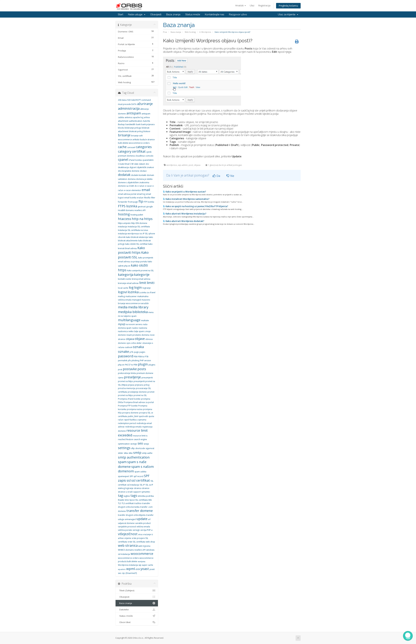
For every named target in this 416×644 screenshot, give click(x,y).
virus (140, 534)
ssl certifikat (140, 480)
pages (142, 352)
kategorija (125, 274)
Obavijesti (155, 14)
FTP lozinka (149, 201)
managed (136, 299)
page (136, 352)
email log (141, 194)
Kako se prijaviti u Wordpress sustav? (185, 191)
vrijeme (127, 538)
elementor (136, 190)
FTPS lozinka (127, 206)
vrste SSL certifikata (136, 541)
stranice (145, 488)
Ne (231, 176)
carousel (131, 147)
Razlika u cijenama (138, 419)
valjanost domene (126, 523)
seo (140, 443)
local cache (123, 288)
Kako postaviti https (131, 250)
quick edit (143, 416)
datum (142, 164)
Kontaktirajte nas (214, 14)
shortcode (140, 448)
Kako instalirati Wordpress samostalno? (187, 199)
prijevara (139, 385)
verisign (136, 530)
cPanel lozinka (135, 160)
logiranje (147, 288)
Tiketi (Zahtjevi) (126, 590)
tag (120, 495)
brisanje (124, 135)
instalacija (122, 226)
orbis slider (136, 343)
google (149, 206)
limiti (150, 283)
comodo (149, 155)
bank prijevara (148, 124)
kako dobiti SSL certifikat (136, 244)
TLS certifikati (128, 503)
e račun (140, 186)
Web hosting (190, 32)
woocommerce (142, 553)
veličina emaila (143, 526)
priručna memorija (126, 388)
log (131, 287)
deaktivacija (123, 167)
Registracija (264, 5)
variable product (143, 523)
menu (151, 312)
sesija (146, 443)
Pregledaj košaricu (288, 5)
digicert (133, 167)
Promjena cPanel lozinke (129, 398)
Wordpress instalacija (128, 565)
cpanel (123, 159)
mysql (121, 324)
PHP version (145, 360)
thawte (121, 500)
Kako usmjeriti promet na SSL (140, 270)
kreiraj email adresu (141, 279)
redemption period (127, 423)
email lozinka (130, 197)
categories (144, 147)
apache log (138, 117)
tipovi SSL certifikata (139, 500)
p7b (131, 352)
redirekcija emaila (133, 426)
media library (138, 307)
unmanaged (130, 519)
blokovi (146, 131)
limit (142, 283)
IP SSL (145, 233)
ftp (140, 201)
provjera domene (130, 412)
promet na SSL (140, 395)
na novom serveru (134, 324)
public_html (133, 416)
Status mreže (192, 14)
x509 (138, 569)
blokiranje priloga (133, 127)
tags (133, 495)
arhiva (147, 117)
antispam (133, 113)
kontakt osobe (124, 279)
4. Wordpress (205, 32)
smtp (137, 452)
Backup (121, 124)
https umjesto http (126, 223)
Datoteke (123, 609)
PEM (135, 356)
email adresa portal (127, 194)
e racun (148, 186)
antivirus (128, 117)
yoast (145, 569)
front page (133, 201)
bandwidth (130, 124)
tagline (127, 496)
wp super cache (146, 565)
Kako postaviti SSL (133, 254)
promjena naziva (134, 409)
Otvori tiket (124, 622)
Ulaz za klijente (287, 14)
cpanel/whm (148, 160)
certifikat (139, 151)
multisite (145, 320)
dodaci (143, 171)
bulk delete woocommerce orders (134, 143)
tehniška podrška (146, 496)
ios (140, 233)
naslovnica (123, 331)
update (141, 519)
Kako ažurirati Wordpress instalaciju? (185, 213)
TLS (119, 503)
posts (141, 369)
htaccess (124, 219)
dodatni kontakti (138, 175)
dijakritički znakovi (145, 167)
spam (122, 462)
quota (151, 416)
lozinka (133, 292)
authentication (135, 121)
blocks (121, 127)
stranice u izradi (125, 491)
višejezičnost (127, 534)
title (150, 500)
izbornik (121, 237)
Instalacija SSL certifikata (139, 226)
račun (120, 419)
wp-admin (122, 569)
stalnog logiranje (125, 488)
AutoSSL (146, 121)
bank (138, 124)
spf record (138, 476)
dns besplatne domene (128, 171)
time (127, 500)
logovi (122, 292)
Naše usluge (136, 14)
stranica (137, 488)
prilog (146, 385)
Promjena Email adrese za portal (139, 402)
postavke (130, 369)
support (137, 491)
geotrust (142, 206)
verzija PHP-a (146, 530)
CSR (132, 164)
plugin (143, 364)
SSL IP (142, 484)
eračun (140, 197)
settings (124, 448)
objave (140, 338)
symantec (145, 491)
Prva (165, 32)
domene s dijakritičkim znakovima (133, 182)
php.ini (121, 364)
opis (128, 343)
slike (131, 453)
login (138, 287)
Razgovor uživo (238, 14)
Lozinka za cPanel (147, 292)
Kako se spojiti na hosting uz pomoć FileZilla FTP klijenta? (196, 206)
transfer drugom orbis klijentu (132, 515)
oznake (123, 351)
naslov (135, 328)
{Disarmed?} (131, 573)
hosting (124, 214)
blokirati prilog (136, 131)
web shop (150, 541)
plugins (152, 364)
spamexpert (123, 476)
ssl (129, 480)
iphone (152, 233)
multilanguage (129, 320)
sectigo (133, 443)
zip (123, 573)
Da (218, 176)
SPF (131, 476)
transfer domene (139, 510)
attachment (123, 121)
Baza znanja (173, 14)
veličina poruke (125, 530)
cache (122, 147)
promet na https (125, 395)
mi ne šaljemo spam (127, 316)
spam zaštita (140, 471)
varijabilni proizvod (127, 526)
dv (136, 186)
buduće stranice (147, 139)
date (136, 164)
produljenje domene (137, 392)
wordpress (141, 561)
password (125, 356)
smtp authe (147, 453)
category (124, 151)
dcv (147, 164)
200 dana (122, 100)
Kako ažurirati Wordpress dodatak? (184, 221)
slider (120, 453)
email (146, 190)
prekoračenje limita (127, 373)
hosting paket (136, 214)
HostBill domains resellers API (132, 210)
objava (130, 339)
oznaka (138, 347)
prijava (131, 385)
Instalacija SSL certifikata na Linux (133, 230)
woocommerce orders (128, 558)
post (120, 369)
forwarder (122, 201)
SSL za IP (149, 484)
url (149, 519)
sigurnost (150, 448)
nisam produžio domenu (137, 335)
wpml (130, 569)
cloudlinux (140, 155)
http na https (142, 219)
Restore (129, 439)
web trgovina (144, 546)
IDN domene (141, 223)
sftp (133, 448)
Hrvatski (239, 5)
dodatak (124, 174)
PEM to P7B (143, 356)
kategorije (142, 274)
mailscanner (131, 296)
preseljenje (132, 377)
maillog (121, 296)
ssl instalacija (133, 484)
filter (153, 197)
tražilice (138, 503)
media (122, 307)
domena (132, 179)
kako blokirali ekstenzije (137, 237)
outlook (128, 347)
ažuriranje (145, 104)
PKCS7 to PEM (131, 364)
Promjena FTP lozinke (128, 405)
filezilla (147, 197)
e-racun (127, 190)
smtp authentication (134, 457)
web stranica (128, 545)
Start (120, 14)
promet (150, 392)
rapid (126, 419)
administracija (129, 108)
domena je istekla (144, 179)
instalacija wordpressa (128, 233)
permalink (122, 360)
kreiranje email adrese (128, 283)
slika (126, 453)
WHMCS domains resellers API (132, 549)
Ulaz (252, 5)
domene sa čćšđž (126, 186)
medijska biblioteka (133, 312)
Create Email (124, 164)
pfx (129, 360)
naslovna (143, 328)
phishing (135, 360)
